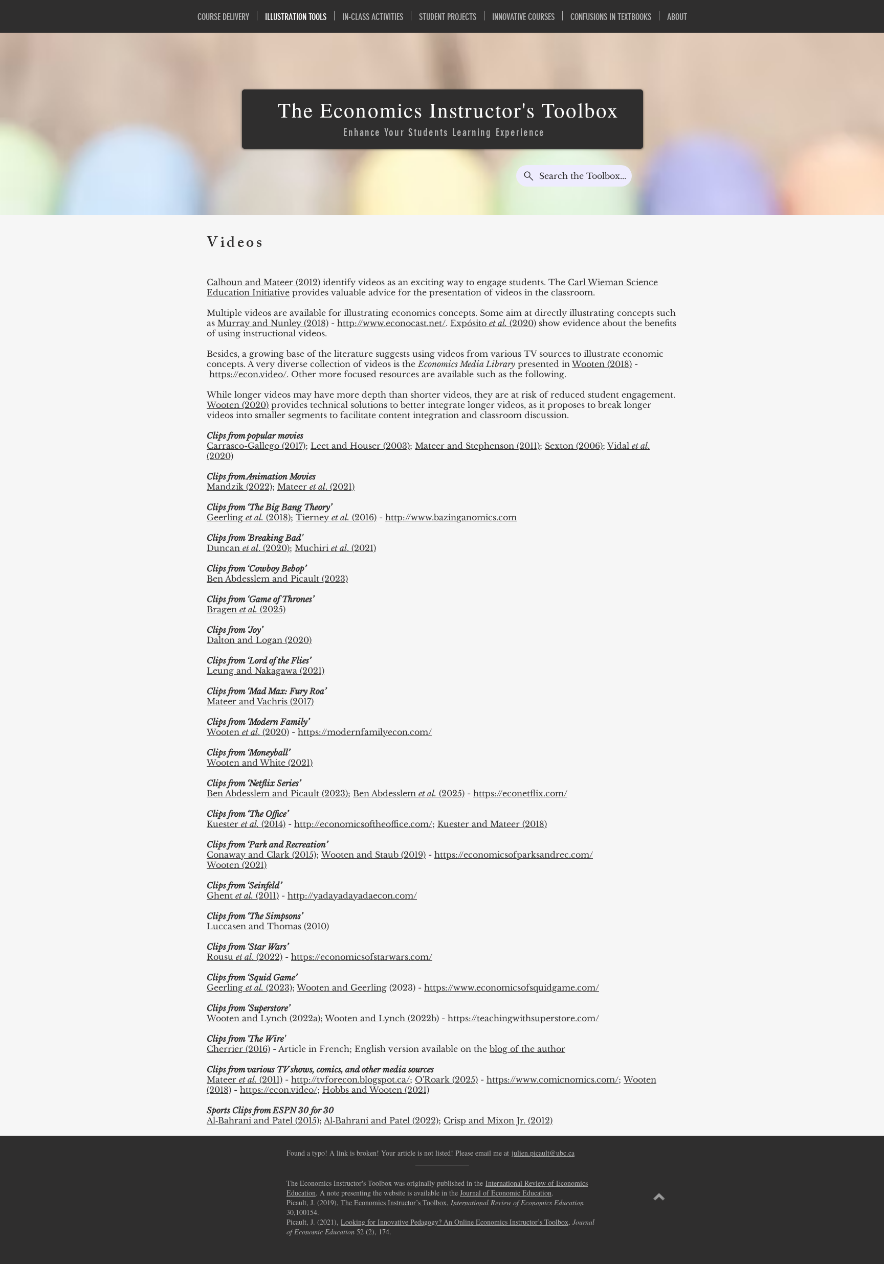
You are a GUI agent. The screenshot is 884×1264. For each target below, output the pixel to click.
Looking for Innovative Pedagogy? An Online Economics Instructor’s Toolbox (454, 1222)
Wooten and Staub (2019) (373, 854)
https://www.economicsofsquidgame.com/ (511, 987)
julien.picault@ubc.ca (543, 1153)
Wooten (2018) (602, 364)
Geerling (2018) (249, 517)
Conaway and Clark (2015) (261, 854)
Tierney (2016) (336, 517)
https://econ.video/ (247, 374)
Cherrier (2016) (238, 1049)
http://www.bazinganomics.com (451, 517)
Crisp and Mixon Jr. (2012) (498, 1120)
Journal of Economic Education (505, 1193)
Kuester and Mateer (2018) (492, 824)
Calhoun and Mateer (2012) (263, 282)
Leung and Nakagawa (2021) (265, 670)
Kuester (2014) (246, 824)
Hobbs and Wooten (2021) (375, 1090)
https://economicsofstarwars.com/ (361, 957)
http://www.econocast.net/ (391, 323)
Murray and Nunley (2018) (272, 323)
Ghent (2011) (243, 895)
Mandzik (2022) (239, 486)
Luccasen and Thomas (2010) (268, 926)
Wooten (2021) (237, 865)
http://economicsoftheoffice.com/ (363, 824)
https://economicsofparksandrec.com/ (513, 854)
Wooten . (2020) (248, 732)
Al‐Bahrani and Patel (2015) (263, 1120)
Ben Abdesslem (385, 793)
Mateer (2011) (244, 1079)
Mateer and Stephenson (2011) (477, 446)
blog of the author (527, 1049)
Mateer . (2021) (316, 486)
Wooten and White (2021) (260, 762)
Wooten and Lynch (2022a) (263, 1018)
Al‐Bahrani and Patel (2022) (381, 1120)
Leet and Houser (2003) (360, 446)
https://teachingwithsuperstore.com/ (523, 1018)
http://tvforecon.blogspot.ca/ (350, 1079)
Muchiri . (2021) (335, 548)
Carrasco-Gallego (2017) (256, 446)
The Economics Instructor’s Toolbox (394, 1202)
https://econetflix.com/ (520, 793)
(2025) (450, 793)
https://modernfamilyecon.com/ (365, 732)
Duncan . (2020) (248, 548)
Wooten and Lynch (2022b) (382, 1018)
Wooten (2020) (238, 405)
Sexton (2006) (574, 446)
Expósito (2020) (493, 323)
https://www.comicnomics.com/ (552, 1079)
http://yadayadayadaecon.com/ (352, 895)
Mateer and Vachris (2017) (260, 701)
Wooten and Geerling (342, 987)
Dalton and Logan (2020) (259, 640)
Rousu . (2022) (244, 957)
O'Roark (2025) (446, 1079)
